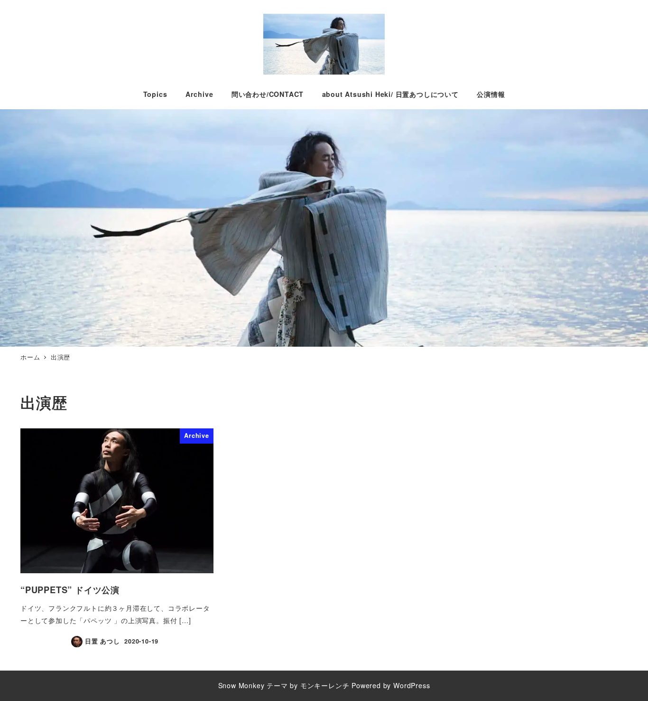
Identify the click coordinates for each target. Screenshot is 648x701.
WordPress (411, 685)
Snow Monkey (241, 685)
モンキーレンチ (325, 685)
